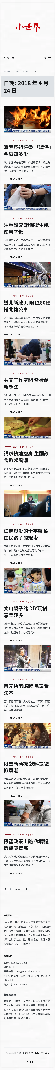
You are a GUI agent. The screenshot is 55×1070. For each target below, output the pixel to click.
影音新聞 (30, 140)
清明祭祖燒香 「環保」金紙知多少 (27, 150)
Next (17, 888)
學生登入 (45, 1053)
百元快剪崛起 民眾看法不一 (26, 689)
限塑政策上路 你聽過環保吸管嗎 (26, 844)
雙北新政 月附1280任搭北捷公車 (27, 306)
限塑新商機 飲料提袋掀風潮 (26, 767)
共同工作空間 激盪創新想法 (26, 383)
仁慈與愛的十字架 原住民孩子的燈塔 (26, 534)
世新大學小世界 (31, 1053)
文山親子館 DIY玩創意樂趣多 (25, 611)
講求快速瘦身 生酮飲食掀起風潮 (26, 457)
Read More (16, 179)
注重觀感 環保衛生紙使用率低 (26, 228)
